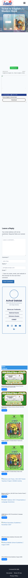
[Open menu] (24, 3)
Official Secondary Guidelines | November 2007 (11, 536)
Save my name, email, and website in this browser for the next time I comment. (14, 275)
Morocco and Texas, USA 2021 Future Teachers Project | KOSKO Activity (13, 494)
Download (4, 389)
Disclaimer (9, 573)
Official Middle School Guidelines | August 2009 (11, 556)
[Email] (16, 326)
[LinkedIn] (14, 329)
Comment (5, 257)
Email (4, 270)
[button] (2, 88)
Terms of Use (18, 573)
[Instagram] (12, 326)
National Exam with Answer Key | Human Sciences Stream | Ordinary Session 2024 (12, 386)
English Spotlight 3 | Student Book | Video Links (11, 471)
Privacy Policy (14, 576)
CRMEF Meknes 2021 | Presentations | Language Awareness (12, 515)
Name (4, 264)
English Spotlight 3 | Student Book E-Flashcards (11, 440)
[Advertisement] (14, 48)
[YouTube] (20, 326)
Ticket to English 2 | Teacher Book (9, 97)
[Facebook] (8, 326)
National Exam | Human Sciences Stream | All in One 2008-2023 (12, 407)
